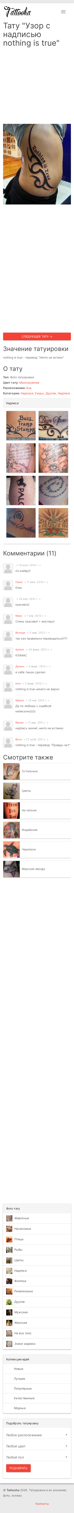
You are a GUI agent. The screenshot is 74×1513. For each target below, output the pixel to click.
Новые (18, 1368)
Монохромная (29, 382)
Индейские (30, 829)
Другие (51, 393)
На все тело (22, 1333)
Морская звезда (33, 869)
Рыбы (18, 1249)
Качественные (24, 1398)
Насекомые (22, 1228)
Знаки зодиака (24, 1343)
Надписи (27, 393)
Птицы (19, 1239)
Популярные (22, 1388)
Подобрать (18, 1468)
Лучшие (19, 1378)
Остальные (30, 771)
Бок (28, 388)
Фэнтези (20, 1281)
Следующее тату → (37, 336)
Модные (19, 1408)
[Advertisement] (37, 87)
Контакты (42, 1503)
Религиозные (23, 1291)
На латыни (29, 810)
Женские (20, 1322)
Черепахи (29, 849)
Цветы (26, 790)
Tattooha (17, 11)
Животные (21, 1218)
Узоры (39, 393)
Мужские (21, 1312)
